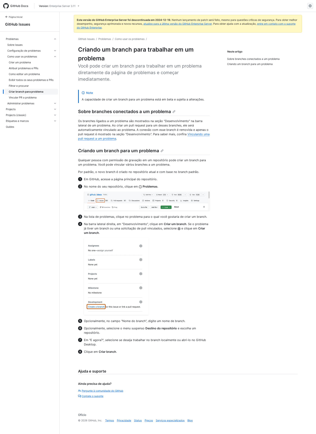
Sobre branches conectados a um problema (124, 111)
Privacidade (124, 420)
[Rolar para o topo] (308, 426)
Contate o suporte (92, 396)
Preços (149, 420)
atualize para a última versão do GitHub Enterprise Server (177, 23)
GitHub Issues (17, 24)
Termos (109, 420)
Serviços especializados (170, 420)
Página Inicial (15, 17)
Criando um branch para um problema (118, 150)
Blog (190, 420)
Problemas (104, 38)
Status (138, 420)
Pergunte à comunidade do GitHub (102, 390)
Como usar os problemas (129, 38)
